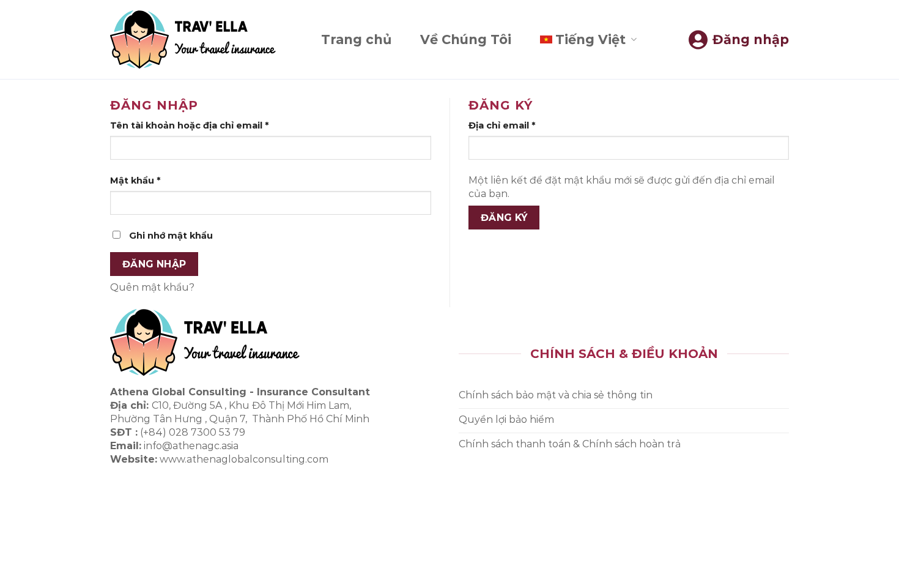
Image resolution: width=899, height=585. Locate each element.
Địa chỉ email (501, 125)
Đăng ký (504, 217)
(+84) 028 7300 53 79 (192, 432)
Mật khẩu (135, 180)
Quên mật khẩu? (152, 287)
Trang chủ (356, 39)
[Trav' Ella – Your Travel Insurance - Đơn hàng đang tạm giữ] (193, 39)
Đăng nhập (154, 264)
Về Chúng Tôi (465, 39)
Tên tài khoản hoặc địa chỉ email (189, 125)
